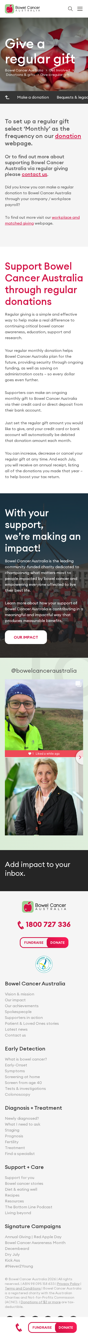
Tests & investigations (25, 1088)
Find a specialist (20, 1153)
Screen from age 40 (23, 1082)
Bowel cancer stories (24, 1183)
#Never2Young (19, 1266)
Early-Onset (16, 1064)
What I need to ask (22, 1124)
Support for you (19, 1177)
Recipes (12, 1195)
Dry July (12, 1254)
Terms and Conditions (23, 1288)
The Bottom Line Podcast (28, 1206)
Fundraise (42, 1327)
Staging (12, 1130)
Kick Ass (12, 1260)
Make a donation (33, 97)
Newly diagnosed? (22, 1118)
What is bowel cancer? (26, 1059)
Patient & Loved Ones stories (32, 1023)
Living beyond (18, 1212)
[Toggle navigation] (80, 9)
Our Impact (26, 637)
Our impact (15, 999)
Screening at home (22, 1076)
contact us (34, 174)
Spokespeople (18, 1011)
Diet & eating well (21, 1189)
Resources (14, 1201)
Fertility (12, 1141)
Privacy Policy (68, 1283)
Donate (66, 1327)
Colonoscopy (17, 1094)
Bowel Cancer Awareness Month (35, 1242)
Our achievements (22, 1005)
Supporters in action (24, 1017)
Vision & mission (19, 994)
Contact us (15, 1035)
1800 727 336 (47, 925)
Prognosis (14, 1135)
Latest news (16, 1029)
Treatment (15, 1147)
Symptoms (15, 1070)
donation (68, 135)
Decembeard (17, 1248)
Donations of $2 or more (41, 1302)
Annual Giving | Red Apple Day (33, 1236)
